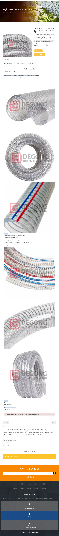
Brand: (29, 63)
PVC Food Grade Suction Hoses (11, 427)
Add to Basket (39, 54)
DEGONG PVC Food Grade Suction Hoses (37, 429)
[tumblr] (31, 477)
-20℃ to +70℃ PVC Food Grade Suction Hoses (14, 429)
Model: (5, 63)
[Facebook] (33, 477)
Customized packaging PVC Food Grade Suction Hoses (41, 432)
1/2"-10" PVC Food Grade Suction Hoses (34, 434)
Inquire (39, 51)
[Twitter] (26, 477)
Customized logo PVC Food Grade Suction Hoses (15, 432)
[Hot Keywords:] (54, 473)
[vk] (28, 477)
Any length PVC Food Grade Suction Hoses (13, 434)
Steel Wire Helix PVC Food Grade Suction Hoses (31, 427)
